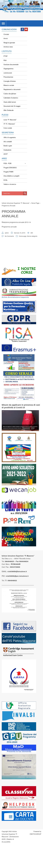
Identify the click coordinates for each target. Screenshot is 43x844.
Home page (22, 236)
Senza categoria (32, 236)
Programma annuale (9, 226)
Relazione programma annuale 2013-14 (16, 222)
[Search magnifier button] (25, 193)
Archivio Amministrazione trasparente (15, 297)
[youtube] (26, 29)
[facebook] (22, 29)
